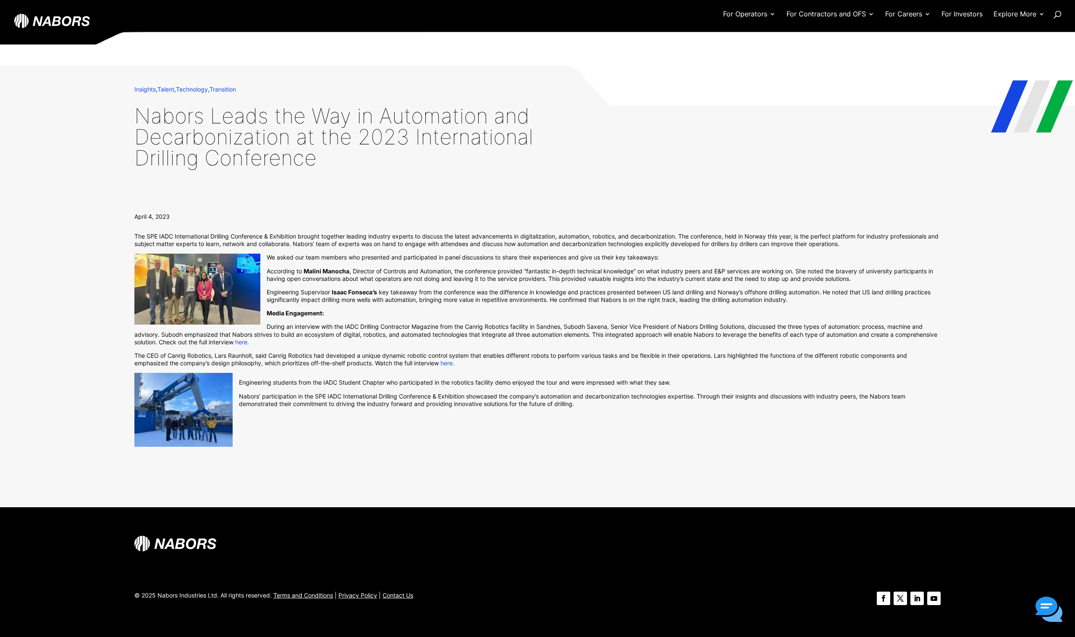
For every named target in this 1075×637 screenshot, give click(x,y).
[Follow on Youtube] (934, 598)
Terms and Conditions (303, 595)
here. (242, 342)
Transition (223, 89)
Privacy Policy (357, 595)
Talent (165, 89)
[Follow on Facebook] (883, 598)
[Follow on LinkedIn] (917, 598)
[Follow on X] (900, 598)
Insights (145, 89)
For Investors (962, 14)
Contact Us (398, 595)
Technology (192, 89)
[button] (1049, 610)
